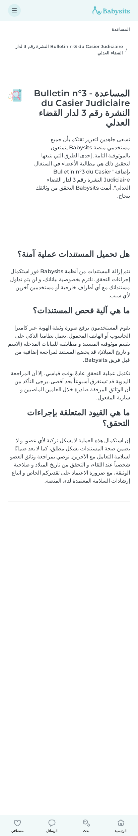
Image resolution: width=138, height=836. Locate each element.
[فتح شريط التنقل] (14, 10)
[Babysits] (111, 10)
